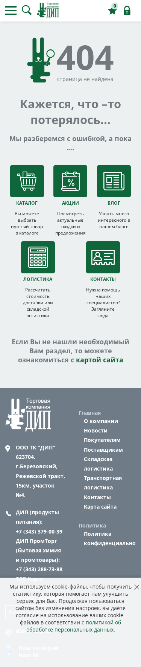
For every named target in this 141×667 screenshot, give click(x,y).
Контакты (97, 497)
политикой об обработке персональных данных (73, 626)
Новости (96, 430)
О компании (101, 421)
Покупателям (102, 439)
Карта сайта (100, 506)
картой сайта (99, 359)
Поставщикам (103, 449)
